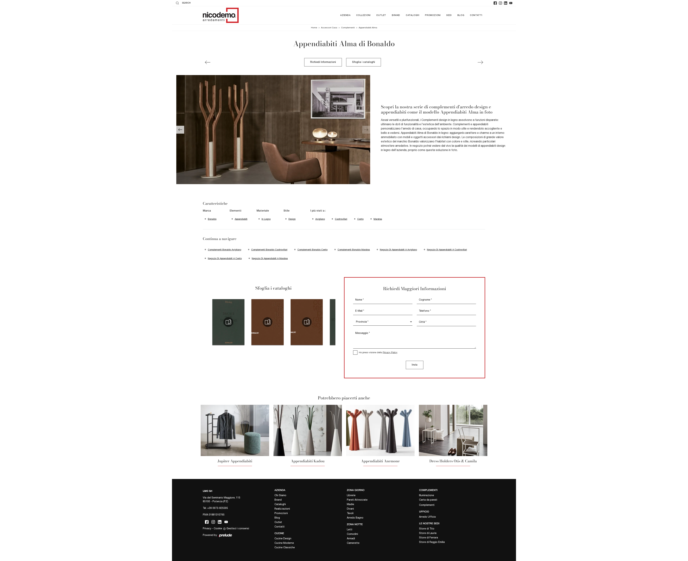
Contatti (476, 15)
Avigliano (320, 219)
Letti (349, 529)
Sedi (449, 15)
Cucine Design (282, 538)
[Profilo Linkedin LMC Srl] (505, 3)
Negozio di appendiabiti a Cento (225, 258)
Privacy (207, 528)
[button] (180, 130)
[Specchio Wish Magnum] (207, 62)
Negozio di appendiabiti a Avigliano (398, 249)
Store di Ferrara (428, 537)
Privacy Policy (390, 352)
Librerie (351, 495)
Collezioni (363, 15)
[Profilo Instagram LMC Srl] (500, 3)
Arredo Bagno (355, 517)
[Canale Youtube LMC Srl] (510, 3)
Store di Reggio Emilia (432, 542)
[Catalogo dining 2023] (228, 322)
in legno (266, 219)
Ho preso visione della (378, 352)
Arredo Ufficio (427, 516)
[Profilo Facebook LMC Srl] (495, 3)
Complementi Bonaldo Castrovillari (269, 249)
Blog (460, 15)
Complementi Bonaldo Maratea (354, 249)
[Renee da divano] (480, 62)
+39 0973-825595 (217, 508)
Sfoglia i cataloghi (363, 62)
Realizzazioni (282, 508)
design (292, 219)
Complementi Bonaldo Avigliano (224, 249)
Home (314, 27)
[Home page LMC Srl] (221, 15)
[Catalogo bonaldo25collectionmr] (307, 322)
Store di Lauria (427, 533)
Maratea (378, 219)
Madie (350, 504)
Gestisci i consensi (237, 528)
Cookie (218, 528)
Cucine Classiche (284, 547)
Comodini (352, 534)
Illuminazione (426, 495)
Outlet (381, 15)
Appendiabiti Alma (368, 27)
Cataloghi (412, 15)
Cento (360, 219)
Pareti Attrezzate (357, 499)
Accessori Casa (329, 27)
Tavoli (350, 513)
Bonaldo (212, 219)
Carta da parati (428, 499)
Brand (396, 15)
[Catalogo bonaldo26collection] (268, 322)
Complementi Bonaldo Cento (312, 249)
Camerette (353, 542)
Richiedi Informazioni (323, 62)
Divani (350, 508)
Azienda (345, 15)
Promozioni (433, 15)
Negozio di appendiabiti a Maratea (270, 258)
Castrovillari (341, 219)
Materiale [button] (263, 211)
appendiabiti (241, 219)
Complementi (348, 27)
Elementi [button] (235, 211)
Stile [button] (286, 211)
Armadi (351, 538)
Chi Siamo (280, 495)
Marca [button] (207, 211)
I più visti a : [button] (318, 211)
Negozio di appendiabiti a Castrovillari (447, 249)
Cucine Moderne (284, 542)
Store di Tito (426, 528)
